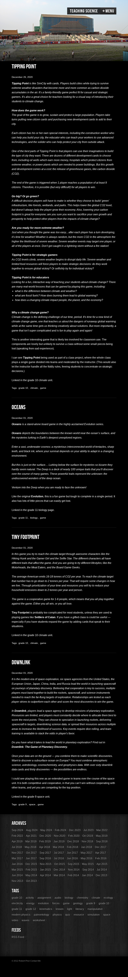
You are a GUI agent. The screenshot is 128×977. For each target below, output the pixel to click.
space (32, 804)
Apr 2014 (45, 875)
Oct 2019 (87, 835)
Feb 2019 (45, 841)
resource (79, 914)
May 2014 (31, 875)
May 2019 (102, 835)
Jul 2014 (102, 869)
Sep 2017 (45, 852)
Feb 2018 (72, 847)
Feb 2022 (17, 835)
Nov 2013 (17, 881)
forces (56, 903)
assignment (44, 897)
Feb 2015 (31, 869)
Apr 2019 (17, 841)
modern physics (21, 914)
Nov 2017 (17, 852)
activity (30, 897)
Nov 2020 (59, 835)
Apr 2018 (44, 847)
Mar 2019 (30, 841)
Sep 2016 (45, 858)
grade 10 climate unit (40, 380)
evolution (43, 903)
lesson (60, 909)
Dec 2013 (101, 875)
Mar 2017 (17, 858)
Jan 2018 (86, 847)
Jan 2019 (59, 841)
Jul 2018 (17, 847)
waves (25, 920)
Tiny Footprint (25, 537)
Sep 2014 (88, 869)
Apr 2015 (101, 864)
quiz (67, 914)
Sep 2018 (102, 841)
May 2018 (30, 847)
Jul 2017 (59, 852)
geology (78, 903)
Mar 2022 (102, 830)
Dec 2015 (31, 864)
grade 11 (23, 517)
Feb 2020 (74, 835)
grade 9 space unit (38, 796)
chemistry (82, 897)
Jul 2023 (88, 830)
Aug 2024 (32, 830)
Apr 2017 (100, 852)
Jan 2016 (17, 864)
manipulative (95, 909)
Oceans (19, 407)
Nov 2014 (74, 869)
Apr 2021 (31, 835)
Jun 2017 (72, 852)
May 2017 (86, 852)
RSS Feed (18, 937)
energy (30, 903)
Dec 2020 (45, 835)
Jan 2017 (31, 858)
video (15, 920)
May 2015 (88, 864)
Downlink (21, 662)
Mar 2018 (58, 847)
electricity (17, 903)
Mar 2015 (17, 869)
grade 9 (22, 804)
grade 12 (31, 909)
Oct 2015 (59, 864)
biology (34, 517)
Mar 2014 (59, 875)
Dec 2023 (74, 830)
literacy (80, 909)
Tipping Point (24, 66)
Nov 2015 (45, 864)
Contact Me (35, 961)
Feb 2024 (60, 830)
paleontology (41, 914)
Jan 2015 (45, 869)
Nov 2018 (87, 841)
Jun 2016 (72, 858)
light (69, 909)
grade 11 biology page (41, 510)
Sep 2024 (17, 830)
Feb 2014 (73, 875)
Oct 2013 (31, 881)
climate (34, 388)
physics (57, 914)
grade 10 (23, 388)
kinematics (46, 909)
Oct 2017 (31, 852)
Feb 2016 (100, 858)
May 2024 (46, 830)
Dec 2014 (59, 869)
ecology (108, 897)
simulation (94, 914)
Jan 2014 (87, 875)
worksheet (39, 920)
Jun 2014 (17, 875)
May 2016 (86, 858)
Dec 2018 (73, 841)
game (43, 388)
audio (57, 897)
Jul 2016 (59, 858)
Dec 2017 (100, 847)
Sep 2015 (73, 864)
